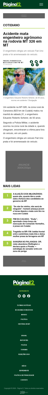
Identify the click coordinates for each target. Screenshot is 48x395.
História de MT (24, 324)
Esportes (24, 340)
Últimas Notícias (24, 305)
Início (24, 366)
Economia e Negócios (24, 310)
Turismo (24, 350)
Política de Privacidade (24, 375)
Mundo (24, 315)
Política (24, 319)
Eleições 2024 (24, 354)
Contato (24, 380)
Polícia (24, 345)
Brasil (24, 335)
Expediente (24, 370)
